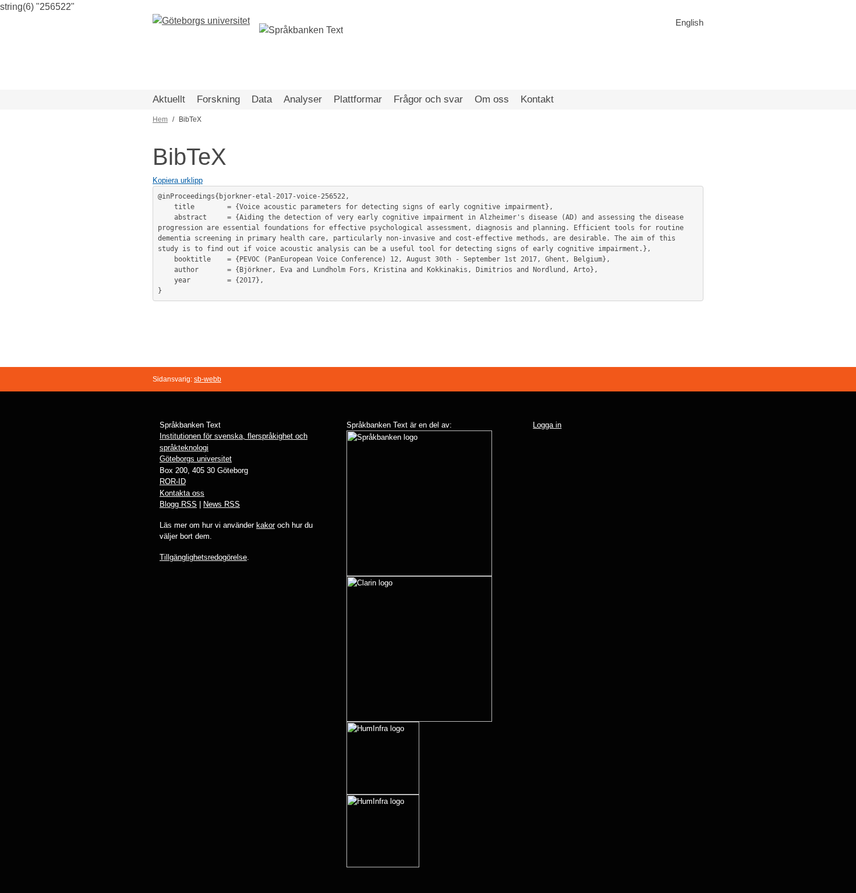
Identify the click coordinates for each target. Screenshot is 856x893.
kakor (265, 525)
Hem (160, 119)
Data (262, 99)
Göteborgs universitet (196, 458)
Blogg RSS (178, 504)
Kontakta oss (182, 493)
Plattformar (358, 99)
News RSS (221, 504)
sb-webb (207, 379)
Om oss (492, 99)
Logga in (547, 425)
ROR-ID (173, 481)
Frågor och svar (428, 99)
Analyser (303, 99)
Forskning (218, 99)
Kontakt (537, 99)
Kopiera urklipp (178, 180)
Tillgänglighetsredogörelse (203, 557)
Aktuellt (169, 99)
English (689, 22)
